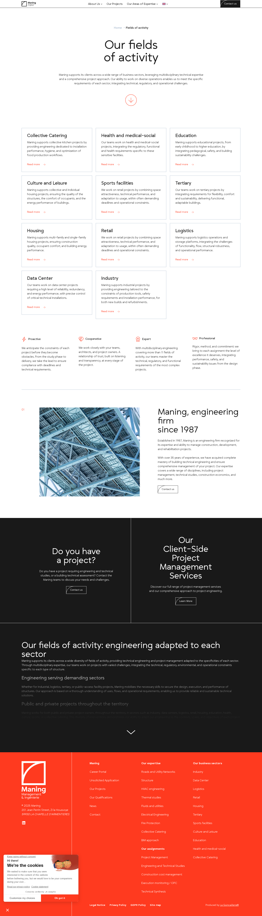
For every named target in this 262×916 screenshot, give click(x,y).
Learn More (185, 601)
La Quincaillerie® (229, 905)
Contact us (230, 3)
